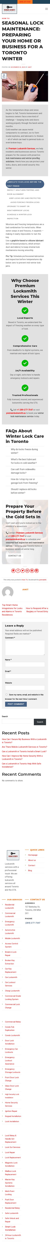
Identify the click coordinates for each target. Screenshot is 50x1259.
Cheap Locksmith (12, 991)
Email (8, 671)
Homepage (32, 855)
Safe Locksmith (11, 1213)
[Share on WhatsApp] (13, 571)
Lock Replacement (13, 1158)
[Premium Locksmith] (18, 9)
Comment (10, 638)
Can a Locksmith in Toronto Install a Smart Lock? (24, 751)
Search (5, 716)
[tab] (25, 184)
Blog (30, 871)
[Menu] (46, 9)
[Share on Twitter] (23, 571)
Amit (30, 67)
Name (8, 660)
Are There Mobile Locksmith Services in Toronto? (24, 747)
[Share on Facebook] (18, 571)
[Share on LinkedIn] (36, 571)
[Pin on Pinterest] (32, 571)
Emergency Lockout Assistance (9, 1060)
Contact (31, 865)
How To (5, 18)
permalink (42, 580)
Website (8, 683)
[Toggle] (8, 449)
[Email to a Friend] (27, 571)
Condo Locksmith (12, 1035)
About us (32, 860)
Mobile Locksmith (12, 938)
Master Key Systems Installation (10, 1183)
